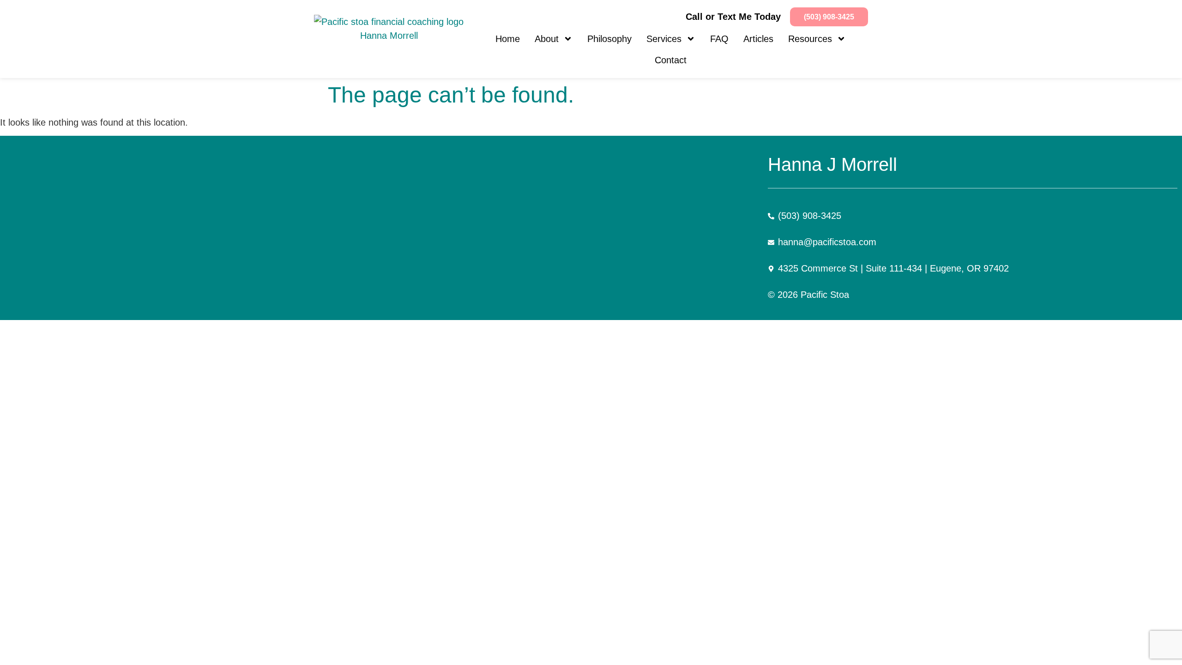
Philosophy (609, 39)
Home (507, 39)
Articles (758, 39)
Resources (810, 39)
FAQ (719, 39)
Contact (671, 60)
